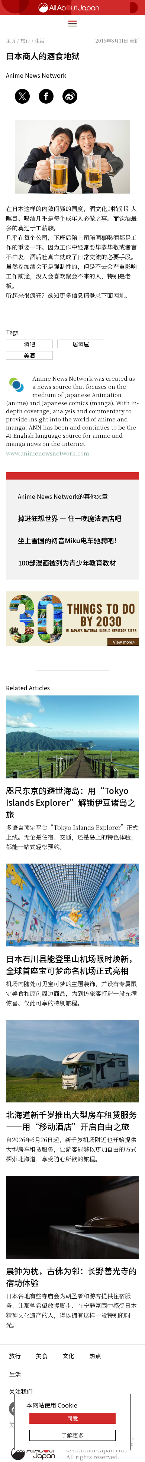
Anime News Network (36, 75)
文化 (68, 1355)
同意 (72, 1418)
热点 (95, 1355)
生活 (15, 1374)
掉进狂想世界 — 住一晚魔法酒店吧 (69, 518)
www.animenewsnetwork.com (47, 453)
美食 (42, 1355)
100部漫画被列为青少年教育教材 (67, 562)
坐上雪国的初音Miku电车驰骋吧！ (69, 540)
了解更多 (72, 1435)
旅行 (15, 1355)
